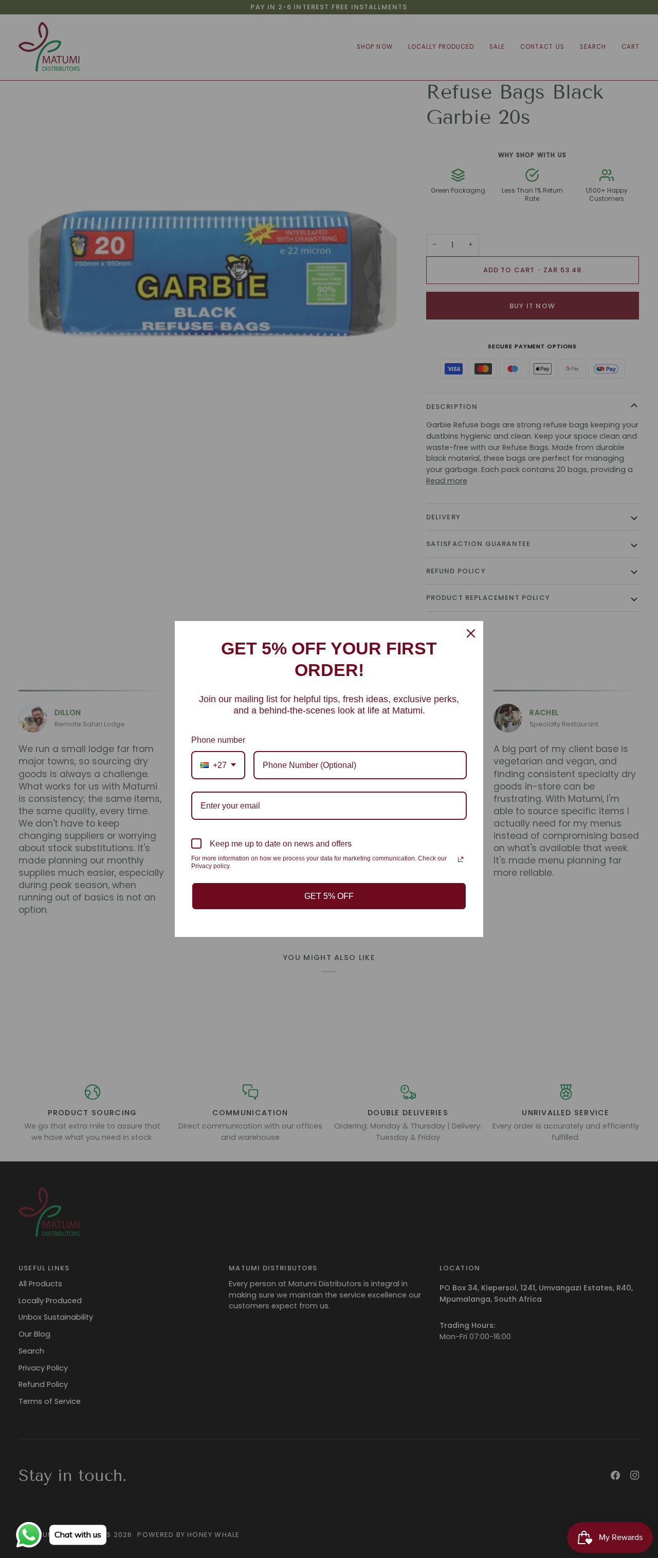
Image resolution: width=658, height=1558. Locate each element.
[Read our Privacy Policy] (460, 859)
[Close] (471, 633)
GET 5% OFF (329, 896)
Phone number (218, 740)
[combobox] (218, 765)
